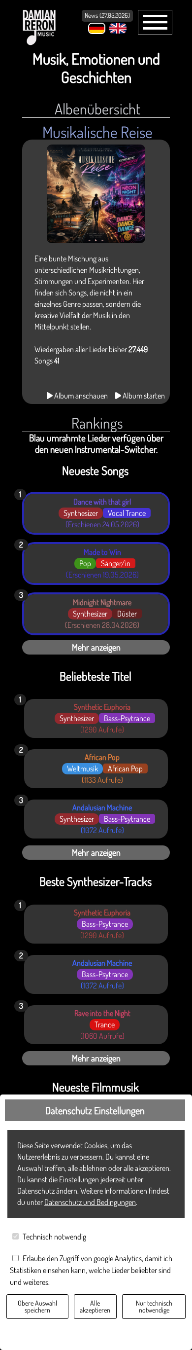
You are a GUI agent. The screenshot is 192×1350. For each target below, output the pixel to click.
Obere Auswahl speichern (37, 1306)
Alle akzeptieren (95, 1306)
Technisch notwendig (54, 1236)
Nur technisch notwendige (154, 1306)
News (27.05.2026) (107, 15)
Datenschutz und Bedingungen (90, 1202)
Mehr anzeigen (96, 647)
